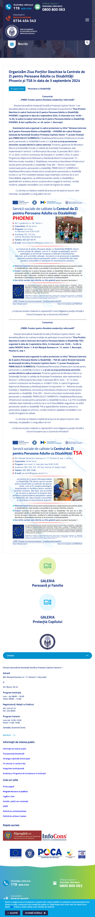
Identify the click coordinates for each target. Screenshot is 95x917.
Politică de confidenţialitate (14, 811)
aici (11, 906)
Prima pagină (8, 786)
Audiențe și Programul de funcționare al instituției (24, 773)
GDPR (5, 806)
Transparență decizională (13, 753)
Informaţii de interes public (14, 748)
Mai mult (7, 735)
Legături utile (8, 796)
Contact (10, 655)
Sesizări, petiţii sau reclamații (15, 801)
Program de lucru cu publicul (15, 791)
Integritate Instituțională (13, 768)
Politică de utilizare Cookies (14, 816)
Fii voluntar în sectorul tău (14, 763)
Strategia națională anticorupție (16, 758)
